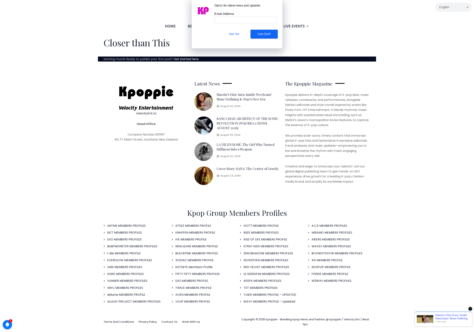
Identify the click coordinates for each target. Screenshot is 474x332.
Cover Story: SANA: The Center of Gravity (248, 168)
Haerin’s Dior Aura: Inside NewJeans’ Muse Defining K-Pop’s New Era (244, 96)
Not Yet (234, 34)
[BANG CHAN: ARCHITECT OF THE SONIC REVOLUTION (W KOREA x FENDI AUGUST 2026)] (203, 125)
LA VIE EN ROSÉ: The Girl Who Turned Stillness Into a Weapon (246, 146)
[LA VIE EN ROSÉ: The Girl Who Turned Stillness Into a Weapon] (203, 151)
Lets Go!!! (264, 34)
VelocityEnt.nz (146, 113)
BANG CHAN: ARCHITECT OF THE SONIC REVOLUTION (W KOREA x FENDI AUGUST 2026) (247, 123)
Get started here (186, 59)
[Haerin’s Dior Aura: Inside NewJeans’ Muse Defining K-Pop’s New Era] (203, 101)
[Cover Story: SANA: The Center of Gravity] (203, 175)
